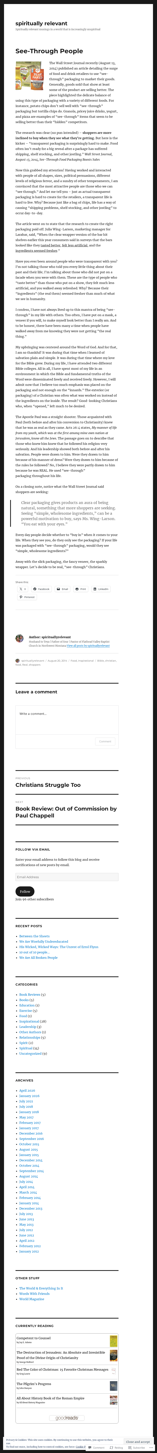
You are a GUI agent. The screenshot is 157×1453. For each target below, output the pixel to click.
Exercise (25, 1011)
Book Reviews (29, 994)
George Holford (26, 1362)
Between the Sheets (34, 936)
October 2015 (29, 1144)
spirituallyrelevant (32, 660)
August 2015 (28, 1149)
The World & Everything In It (41, 1288)
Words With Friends (34, 1294)
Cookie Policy (83, 1446)
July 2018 (26, 1107)
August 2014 (28, 1176)
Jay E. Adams (25, 1342)
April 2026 (27, 1090)
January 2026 (29, 1096)
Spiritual (25, 1048)
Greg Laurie (24, 1374)
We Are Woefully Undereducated (43, 941)
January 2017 (29, 1128)
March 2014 (28, 1192)
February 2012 (30, 1246)
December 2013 (30, 1208)
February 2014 (30, 1198)
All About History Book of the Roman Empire (50, 1398)
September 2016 (31, 1139)
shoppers (34, 664)
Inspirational (86, 660)
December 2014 (31, 1160)
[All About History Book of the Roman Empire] (113, 1400)
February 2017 (30, 1123)
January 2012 (29, 1251)
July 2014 (26, 1182)
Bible (100, 660)
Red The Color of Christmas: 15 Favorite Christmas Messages (62, 1369)
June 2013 (26, 1219)
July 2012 (26, 1230)
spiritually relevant (41, 23)
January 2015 (29, 1155)
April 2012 (26, 1241)
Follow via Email (33, 849)
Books (24, 1000)
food (18, 664)
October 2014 (29, 1165)
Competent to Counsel (34, 1338)
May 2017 (26, 1117)
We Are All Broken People (38, 958)
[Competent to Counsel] (113, 1341)
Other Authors (30, 1032)
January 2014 (29, 1203)
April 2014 (26, 1187)
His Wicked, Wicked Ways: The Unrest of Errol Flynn (58, 947)
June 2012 (26, 1235)
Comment (105, 741)
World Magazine (31, 1299)
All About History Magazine (32, 1402)
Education (27, 1005)
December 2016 (31, 1133)
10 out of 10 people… (34, 952)
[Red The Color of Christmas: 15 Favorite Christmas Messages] (113, 1371)
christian (110, 660)
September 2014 (31, 1171)
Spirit (23, 1043)
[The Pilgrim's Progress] (113, 1386)
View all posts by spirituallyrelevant (88, 645)
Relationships (29, 1037)
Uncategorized (30, 1053)
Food (74, 660)
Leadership (27, 1027)
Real (25, 664)
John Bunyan (25, 1388)
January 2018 (29, 1112)
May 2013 (26, 1224)
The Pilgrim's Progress (34, 1384)
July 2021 (26, 1101)
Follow (25, 891)
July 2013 (26, 1214)
